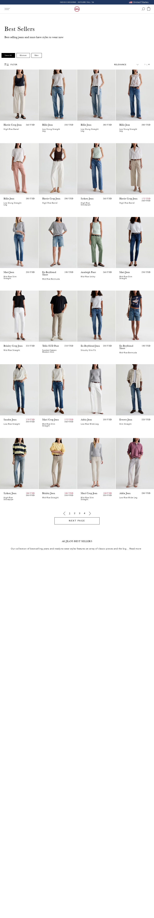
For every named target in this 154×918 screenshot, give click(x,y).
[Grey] (48, 338)
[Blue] (44, 117)
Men (37, 55)
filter (14, 65)
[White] (17, 191)
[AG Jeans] (77, 9)
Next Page (77, 520)
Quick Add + (28, 117)
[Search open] (143, 9)
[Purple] (13, 117)
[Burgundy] (9, 191)
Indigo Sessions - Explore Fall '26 (77, 2)
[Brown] (5, 117)
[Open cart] (148, 9)
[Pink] (9, 117)
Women (23, 55)
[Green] (17, 117)
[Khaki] (86, 265)
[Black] (48, 486)
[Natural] (5, 191)
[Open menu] (7, 9)
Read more (135, 548)
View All (8, 55)
